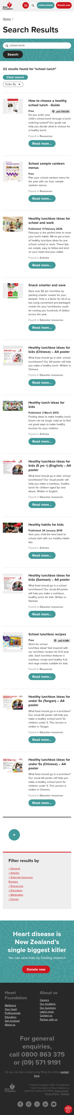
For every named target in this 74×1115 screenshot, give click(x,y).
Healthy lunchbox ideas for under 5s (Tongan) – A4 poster (49, 701)
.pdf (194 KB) (62, 111)
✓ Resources (16, 886)
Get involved (12, 1020)
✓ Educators (15, 890)
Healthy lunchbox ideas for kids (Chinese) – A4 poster (49, 349)
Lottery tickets (45, 5)
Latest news (47, 1011)
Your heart (11, 1009)
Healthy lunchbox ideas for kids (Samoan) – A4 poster (49, 577)
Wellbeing (10, 1005)
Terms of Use (61, 1090)
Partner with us (48, 1019)
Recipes (13, 881)
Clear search (15, 77)
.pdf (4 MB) (63, 640)
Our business (48, 1008)
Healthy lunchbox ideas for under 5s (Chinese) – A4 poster (49, 764)
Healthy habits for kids (46, 524)
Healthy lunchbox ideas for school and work (49, 220)
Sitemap (65, 1094)
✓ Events (14, 899)
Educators (11, 1017)
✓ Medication (16, 894)
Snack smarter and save (47, 285)
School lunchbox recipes (47, 634)
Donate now (63, 5)
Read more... (42, 143)
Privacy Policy (52, 1094)
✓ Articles (14, 873)
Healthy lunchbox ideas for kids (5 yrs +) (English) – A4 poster (49, 465)
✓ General (14, 868)
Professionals (12, 1013)
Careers (44, 1000)
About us (10, 1024)
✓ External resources (21, 877)
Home (7, 19)
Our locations (48, 1004)
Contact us (46, 1015)
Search (13, 54)
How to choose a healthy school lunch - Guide (47, 103)
